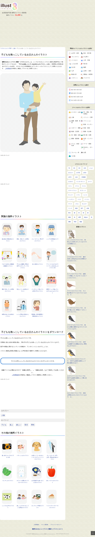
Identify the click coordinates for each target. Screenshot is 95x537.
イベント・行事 (87, 117)
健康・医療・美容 (75, 121)
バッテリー (71, 199)
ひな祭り (86, 56)
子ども (3, 425)
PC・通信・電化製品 (87, 113)
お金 (76, 177)
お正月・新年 (75, 53)
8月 (81, 93)
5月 (81, 89)
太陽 (87, 208)
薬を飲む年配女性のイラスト (8, 240)
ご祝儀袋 (83, 177)
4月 (78, 89)
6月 (75, 93)
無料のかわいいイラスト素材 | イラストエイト (47, 529)
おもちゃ (70, 172)
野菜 (75, 221)
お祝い (85, 172)
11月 (81, 96)
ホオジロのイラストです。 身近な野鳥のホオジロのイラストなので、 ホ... (77, 395)
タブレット (83, 190)
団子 (82, 208)
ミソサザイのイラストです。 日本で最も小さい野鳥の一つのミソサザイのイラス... (77, 310)
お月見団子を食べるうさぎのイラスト (38, 481)
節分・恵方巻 (87, 53)
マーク (70, 204)
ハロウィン (74, 78)
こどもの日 (74, 63)
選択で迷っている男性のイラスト (8, 290)
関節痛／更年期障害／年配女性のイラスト (38, 315)
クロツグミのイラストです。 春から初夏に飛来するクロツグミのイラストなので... (77, 327)
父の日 (73, 67)
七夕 (72, 71)
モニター (84, 204)
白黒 (84, 152)
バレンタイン (75, 56)
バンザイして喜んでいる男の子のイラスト (38, 290)
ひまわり (70, 181)
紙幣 (79, 217)
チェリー (70, 195)
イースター (74, 60)
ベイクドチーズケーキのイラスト (52, 506)
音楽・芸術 (86, 128)
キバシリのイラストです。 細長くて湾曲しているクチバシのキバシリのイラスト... (77, 275)
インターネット (80, 181)
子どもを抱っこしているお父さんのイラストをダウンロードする (32, 361)
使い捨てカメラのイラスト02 (8, 456)
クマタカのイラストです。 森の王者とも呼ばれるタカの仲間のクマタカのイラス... (77, 258)
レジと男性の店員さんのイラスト (23, 315)
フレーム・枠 (75, 152)
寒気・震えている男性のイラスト (23, 240)
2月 (81, 100)
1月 (78, 100)
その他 (73, 156)
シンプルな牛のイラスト (8, 506)
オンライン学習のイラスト (38, 506)
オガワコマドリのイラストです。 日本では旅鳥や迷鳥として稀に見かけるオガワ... (77, 378)
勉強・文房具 (75, 131)
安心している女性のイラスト (23, 290)
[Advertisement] (47, 33)
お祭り (70, 177)
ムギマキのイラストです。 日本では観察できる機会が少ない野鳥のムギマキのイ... (77, 344)
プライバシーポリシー (56, 524)
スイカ (84, 186)
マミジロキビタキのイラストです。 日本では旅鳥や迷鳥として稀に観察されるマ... (76, 361)
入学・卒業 (86, 60)
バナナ (79, 199)
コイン (70, 186)
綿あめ (86, 217)
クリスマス (86, 78)
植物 (69, 217)
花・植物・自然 (75, 135)
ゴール (77, 186)
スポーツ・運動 (75, 128)
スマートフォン (72, 190)
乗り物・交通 (87, 135)
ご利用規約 (8, 68)
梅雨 (84, 67)
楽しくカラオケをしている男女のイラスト (23, 506)
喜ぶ (11, 425)
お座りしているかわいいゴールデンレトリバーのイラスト (38, 457)
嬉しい (18, 425)
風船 (81, 221)
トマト (78, 195)
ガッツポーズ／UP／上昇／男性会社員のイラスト (52, 457)
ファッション (87, 121)
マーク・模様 (87, 143)
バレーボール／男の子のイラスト (38, 240)
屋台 (69, 212)
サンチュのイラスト (8, 480)
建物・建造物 (75, 138)
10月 (78, 96)
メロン (77, 204)
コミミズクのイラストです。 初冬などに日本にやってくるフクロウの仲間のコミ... (77, 241)
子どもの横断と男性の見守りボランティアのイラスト (23, 265)
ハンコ (85, 195)
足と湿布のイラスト (37, 264)
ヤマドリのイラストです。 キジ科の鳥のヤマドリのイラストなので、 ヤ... (77, 293)
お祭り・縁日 (87, 71)
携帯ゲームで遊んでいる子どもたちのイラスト (52, 291)
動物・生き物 (87, 131)
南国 (76, 208)
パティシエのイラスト (23, 455)
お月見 (78, 172)
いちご (91, 168)
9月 (75, 96)
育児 (26, 425)
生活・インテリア (87, 139)
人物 (3, 415)
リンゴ (70, 208)
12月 (75, 100)
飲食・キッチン (87, 124)
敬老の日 (74, 74)
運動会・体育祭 (87, 74)
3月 (75, 89)
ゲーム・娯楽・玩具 (75, 144)
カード (90, 181)
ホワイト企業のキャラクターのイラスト (23, 481)
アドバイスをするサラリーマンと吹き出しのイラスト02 (52, 265)
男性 (32, 425)
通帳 (69, 221)
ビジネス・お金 (75, 112)
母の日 (85, 63)
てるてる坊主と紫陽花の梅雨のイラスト (8, 265)
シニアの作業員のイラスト (52, 240)
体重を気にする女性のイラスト (8, 315)
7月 (78, 93)
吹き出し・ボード (87, 148)
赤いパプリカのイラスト (52, 481)
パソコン (86, 199)
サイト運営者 (44, 524)
